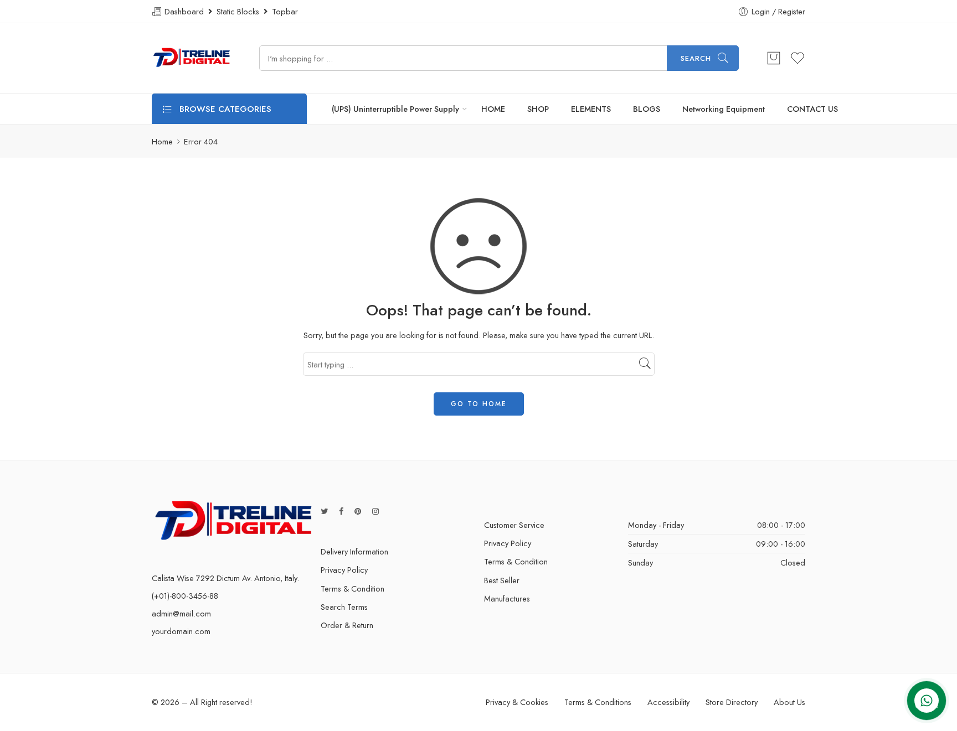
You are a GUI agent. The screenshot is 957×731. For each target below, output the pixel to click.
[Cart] (773, 58)
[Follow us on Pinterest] (357, 511)
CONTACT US (812, 109)
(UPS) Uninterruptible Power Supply (395, 109)
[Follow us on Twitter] (324, 511)
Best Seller (501, 580)
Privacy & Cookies (517, 702)
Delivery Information (354, 551)
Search (696, 58)
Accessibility (668, 702)
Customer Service (514, 525)
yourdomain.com (181, 631)
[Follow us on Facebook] (341, 511)
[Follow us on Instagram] (375, 511)
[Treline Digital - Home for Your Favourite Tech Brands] (191, 58)
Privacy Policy (344, 570)
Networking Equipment (723, 109)
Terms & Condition (352, 588)
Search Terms (344, 607)
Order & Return (347, 625)
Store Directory (732, 702)
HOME (493, 109)
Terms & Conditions (597, 702)
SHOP (538, 109)
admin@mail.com (181, 613)
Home (162, 141)
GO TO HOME (479, 404)
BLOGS (646, 109)
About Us (789, 702)
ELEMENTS (591, 109)
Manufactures (507, 598)
